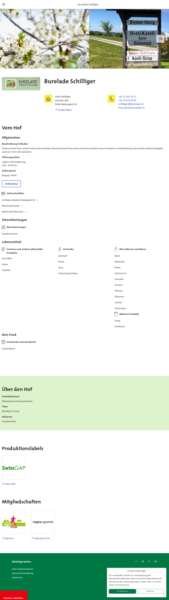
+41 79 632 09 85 (127, 100)
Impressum (17, 577)
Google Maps (65, 109)
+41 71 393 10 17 (127, 96)
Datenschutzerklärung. (119, 584)
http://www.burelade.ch (131, 107)
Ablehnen (150, 591)
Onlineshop (11, 183)
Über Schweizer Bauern (22, 569)
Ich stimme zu (122, 591)
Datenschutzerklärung (22, 573)
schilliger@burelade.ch (131, 104)
